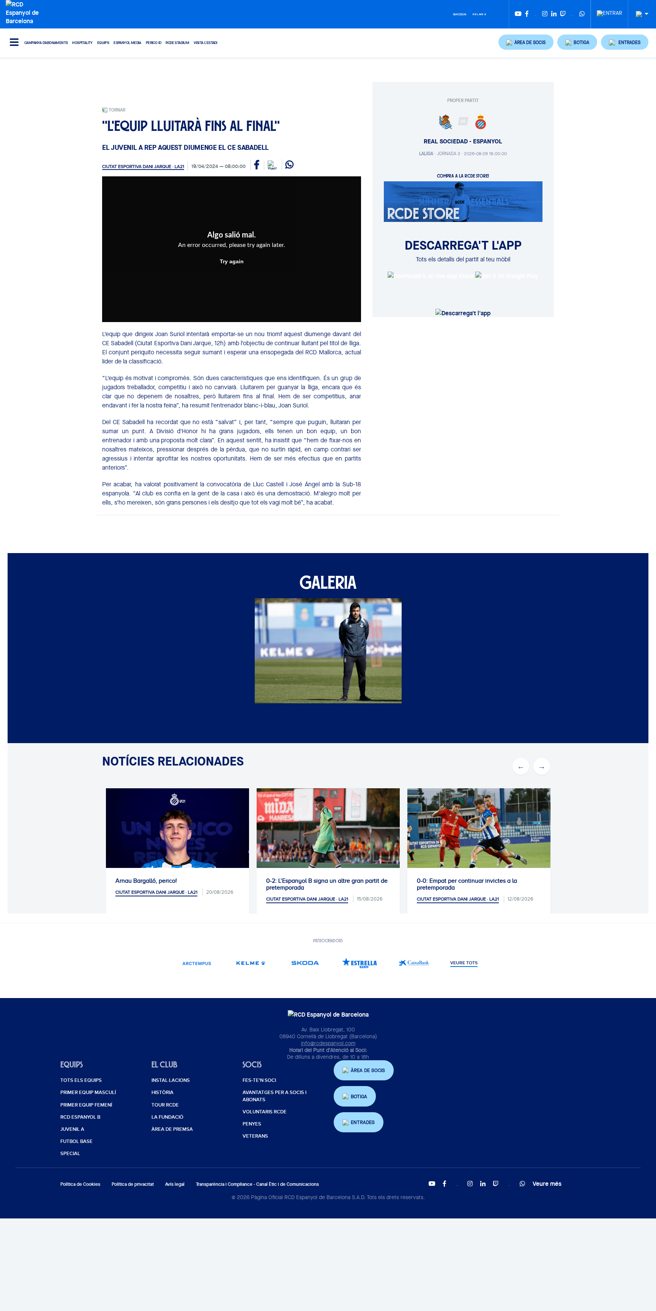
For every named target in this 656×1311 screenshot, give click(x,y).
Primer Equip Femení (86, 1105)
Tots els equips (81, 1080)
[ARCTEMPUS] (196, 963)
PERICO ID (153, 42)
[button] (526, 42)
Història (162, 1092)
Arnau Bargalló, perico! (146, 880)
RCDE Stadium (177, 42)
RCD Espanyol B (80, 1117)
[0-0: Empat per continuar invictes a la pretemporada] (478, 835)
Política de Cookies (80, 1184)
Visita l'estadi (205, 42)
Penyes (252, 1124)
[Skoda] (460, 13)
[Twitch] (563, 14)
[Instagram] (544, 14)
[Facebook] (526, 14)
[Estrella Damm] (359, 963)
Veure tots (464, 963)
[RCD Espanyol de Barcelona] (24, 12)
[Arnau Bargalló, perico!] (177, 859)
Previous (520, 766)
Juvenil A (72, 1129)
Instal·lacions (170, 1080)
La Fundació (167, 1117)
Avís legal (174, 1184)
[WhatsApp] (582, 14)
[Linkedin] (554, 14)
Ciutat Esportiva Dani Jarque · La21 (143, 166)
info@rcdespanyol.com (328, 1043)
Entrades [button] (363, 1122)
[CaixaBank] (414, 963)
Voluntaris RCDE (265, 1112)
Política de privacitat (133, 1184)
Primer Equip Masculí (88, 1092)
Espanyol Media (127, 42)
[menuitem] (609, 11)
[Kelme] (479, 13)
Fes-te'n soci (259, 1080)
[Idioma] (639, 14)
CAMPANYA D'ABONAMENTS (46, 42)
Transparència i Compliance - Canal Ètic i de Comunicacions (257, 1184)
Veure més (547, 1183)
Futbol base (76, 1141)
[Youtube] (518, 14)
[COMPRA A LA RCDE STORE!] (463, 201)
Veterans (255, 1136)
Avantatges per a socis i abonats (274, 1095)
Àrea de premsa (172, 1129)
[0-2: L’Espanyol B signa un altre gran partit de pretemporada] (328, 835)
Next (541, 766)
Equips (103, 42)
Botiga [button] (359, 1096)
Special (70, 1154)
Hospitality (82, 42)
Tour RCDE (165, 1105)
